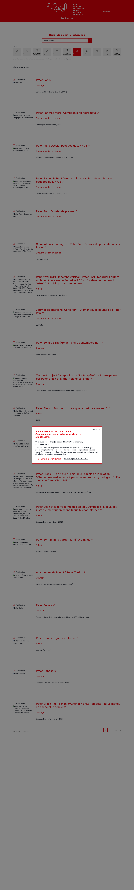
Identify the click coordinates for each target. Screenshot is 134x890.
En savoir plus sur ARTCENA (76, 459)
